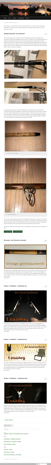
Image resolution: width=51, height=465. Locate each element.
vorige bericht (9, 231)
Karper (9, 372)
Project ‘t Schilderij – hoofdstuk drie (15, 339)
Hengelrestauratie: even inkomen (14, 33)
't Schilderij (7, 372)
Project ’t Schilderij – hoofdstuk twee (15, 378)
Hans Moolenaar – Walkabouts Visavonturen (12, 439)
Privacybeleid (21, 18)
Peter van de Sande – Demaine (9, 444)
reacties (14, 280)
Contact (14, 18)
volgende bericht (18, 231)
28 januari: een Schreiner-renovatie (15, 240)
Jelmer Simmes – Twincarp (9, 452)
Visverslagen (12, 280)
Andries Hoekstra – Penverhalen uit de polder (12, 441)
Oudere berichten (8, 419)
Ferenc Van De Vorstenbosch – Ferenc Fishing (12, 454)
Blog (5, 18)
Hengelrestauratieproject (8, 234)
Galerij (27, 18)
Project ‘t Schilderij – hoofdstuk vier (15, 286)
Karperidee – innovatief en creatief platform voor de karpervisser (16, 433)
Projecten (11, 415)
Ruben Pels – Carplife (8, 449)
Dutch (39, 464)
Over (9, 18)
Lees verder (7, 277)
